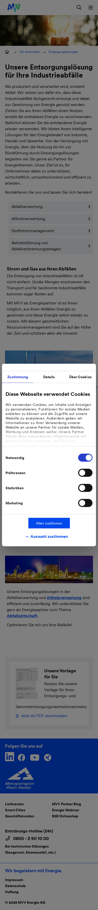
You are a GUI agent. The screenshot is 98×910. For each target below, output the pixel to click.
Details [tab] (49, 377)
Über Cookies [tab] (80, 377)
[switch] (85, 473)
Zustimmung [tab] (17, 377)
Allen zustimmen (49, 523)
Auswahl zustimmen (49, 536)
